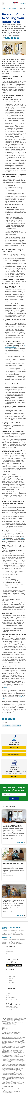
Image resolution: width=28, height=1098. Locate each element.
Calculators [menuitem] (9, 980)
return (5, 687)
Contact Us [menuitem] (8, 949)
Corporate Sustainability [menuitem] (12, 999)
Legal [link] (3, 1027)
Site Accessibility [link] (5, 1034)
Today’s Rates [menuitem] (9, 978)
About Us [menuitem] (8, 993)
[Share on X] (12, 38)
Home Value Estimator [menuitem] (11, 982)
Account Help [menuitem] (9, 951)
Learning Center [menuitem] (10, 985)
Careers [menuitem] (8, 991)
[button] (18, 38)
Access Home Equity (13, 754)
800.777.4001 (9, 1009)
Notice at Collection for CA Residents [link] (10, 1033)
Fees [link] (3, 1031)
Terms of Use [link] (5, 1029)
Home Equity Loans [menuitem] (10, 976)
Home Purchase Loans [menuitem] (11, 974)
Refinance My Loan (13, 750)
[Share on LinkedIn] (9, 38)
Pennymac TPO (7, 938)
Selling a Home (6, 725)
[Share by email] (15, 38)
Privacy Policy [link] (5, 1028)
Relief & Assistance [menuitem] (10, 956)
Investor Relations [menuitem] (10, 997)
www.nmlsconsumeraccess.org (9, 1024)
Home (3, 8)
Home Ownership (16, 725)
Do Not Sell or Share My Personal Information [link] (11, 1032)
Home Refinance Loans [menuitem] (11, 971)
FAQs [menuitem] (7, 953)
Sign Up (14, 798)
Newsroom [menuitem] (8, 995)
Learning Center (12, 8)
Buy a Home (13, 747)
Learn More (13, 776)
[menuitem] (9, 3)
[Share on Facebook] (6, 38)
